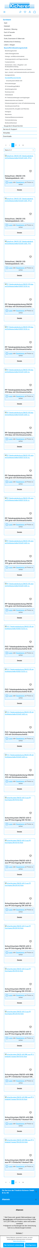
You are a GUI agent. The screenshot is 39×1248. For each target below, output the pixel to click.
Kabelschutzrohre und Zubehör (14, 100)
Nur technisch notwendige (13, 1245)
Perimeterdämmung (11, 120)
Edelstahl (7, 26)
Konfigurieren (31, 1245)
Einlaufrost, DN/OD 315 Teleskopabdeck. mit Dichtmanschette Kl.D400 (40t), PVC (19, 262)
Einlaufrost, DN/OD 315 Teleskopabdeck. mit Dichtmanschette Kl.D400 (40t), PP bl (19, 177)
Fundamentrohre (10, 62)
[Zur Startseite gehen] (19, 5)
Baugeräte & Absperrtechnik (13, 126)
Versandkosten (8, 1219)
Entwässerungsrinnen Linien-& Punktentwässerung (20, 103)
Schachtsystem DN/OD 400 (14, 80)
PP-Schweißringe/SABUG (12, 86)
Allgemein (6, 1199)
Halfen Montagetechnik (12, 53)
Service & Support (10, 129)
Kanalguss (8, 111)
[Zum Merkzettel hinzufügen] (30, 171)
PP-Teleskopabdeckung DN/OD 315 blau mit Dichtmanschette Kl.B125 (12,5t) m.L (18, 305)
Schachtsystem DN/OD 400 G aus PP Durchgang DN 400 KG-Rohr (18, 1033)
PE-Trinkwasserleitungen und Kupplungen (17, 97)
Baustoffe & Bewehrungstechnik (15, 48)
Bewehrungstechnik (11, 51)
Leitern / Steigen (9, 45)
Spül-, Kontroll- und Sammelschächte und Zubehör (20, 72)
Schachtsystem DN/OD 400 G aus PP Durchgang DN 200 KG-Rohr (18, 904)
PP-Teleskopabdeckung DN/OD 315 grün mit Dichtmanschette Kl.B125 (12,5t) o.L (18, 519)
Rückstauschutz (9, 92)
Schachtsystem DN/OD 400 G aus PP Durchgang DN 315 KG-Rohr (18, 990)
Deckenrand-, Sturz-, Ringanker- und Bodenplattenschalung (16, 65)
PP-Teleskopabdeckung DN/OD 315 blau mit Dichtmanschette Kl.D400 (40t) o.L (18, 434)
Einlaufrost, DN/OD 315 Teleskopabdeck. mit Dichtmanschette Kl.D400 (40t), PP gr (19, 220)
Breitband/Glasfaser (11, 123)
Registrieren (20, 182)
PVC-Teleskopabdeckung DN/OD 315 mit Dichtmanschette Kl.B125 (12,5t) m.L (19, 648)
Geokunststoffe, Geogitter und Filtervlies (17, 109)
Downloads (7, 136)
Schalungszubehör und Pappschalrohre (16, 59)
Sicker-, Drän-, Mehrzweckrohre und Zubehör (18, 69)
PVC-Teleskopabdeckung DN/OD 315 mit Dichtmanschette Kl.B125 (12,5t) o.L (19, 690)
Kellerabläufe (9, 95)
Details (19, 190)
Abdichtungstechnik (11, 89)
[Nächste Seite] (19, 145)
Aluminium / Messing (10, 29)
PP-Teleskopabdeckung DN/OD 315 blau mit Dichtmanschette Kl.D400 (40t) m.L (18, 391)
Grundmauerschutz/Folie (12, 106)
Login (11, 182)
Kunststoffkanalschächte (13, 78)
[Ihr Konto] (29, 12)
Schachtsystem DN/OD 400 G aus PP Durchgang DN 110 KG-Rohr (18, 819)
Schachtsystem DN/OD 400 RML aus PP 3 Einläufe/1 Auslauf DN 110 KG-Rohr (19, 1075)
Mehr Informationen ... (19, 1241)
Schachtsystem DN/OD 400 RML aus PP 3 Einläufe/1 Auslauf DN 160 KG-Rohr (19, 1118)
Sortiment (7, 20)
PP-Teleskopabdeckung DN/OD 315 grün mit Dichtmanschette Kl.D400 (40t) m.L (18, 562)
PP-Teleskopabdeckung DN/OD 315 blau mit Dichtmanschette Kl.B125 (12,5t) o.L (18, 348)
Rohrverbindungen (10, 83)
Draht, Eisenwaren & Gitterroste (14, 38)
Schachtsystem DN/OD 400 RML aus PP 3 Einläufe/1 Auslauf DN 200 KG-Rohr (19, 1161)
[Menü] (4, 12)
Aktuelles (6, 133)
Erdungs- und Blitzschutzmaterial (14, 56)
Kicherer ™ (19, 1233)
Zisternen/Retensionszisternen (14, 117)
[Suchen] (20, 12)
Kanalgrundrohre (10, 75)
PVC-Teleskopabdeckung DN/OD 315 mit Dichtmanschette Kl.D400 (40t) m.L (19, 733)
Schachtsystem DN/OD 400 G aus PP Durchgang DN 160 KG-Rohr (18, 861)
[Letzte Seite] (23, 145)
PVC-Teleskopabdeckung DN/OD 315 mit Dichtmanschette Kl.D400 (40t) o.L (19, 776)
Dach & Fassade (9, 32)
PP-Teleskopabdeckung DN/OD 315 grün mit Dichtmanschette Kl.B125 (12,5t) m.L (18, 476)
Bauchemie (8, 114)
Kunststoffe (7, 35)
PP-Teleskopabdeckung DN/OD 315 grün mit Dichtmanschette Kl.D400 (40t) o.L (18, 605)
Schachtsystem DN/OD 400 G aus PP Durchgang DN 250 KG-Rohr (18, 947)
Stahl (5, 23)
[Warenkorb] (34, 12)
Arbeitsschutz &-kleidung (12, 41)
